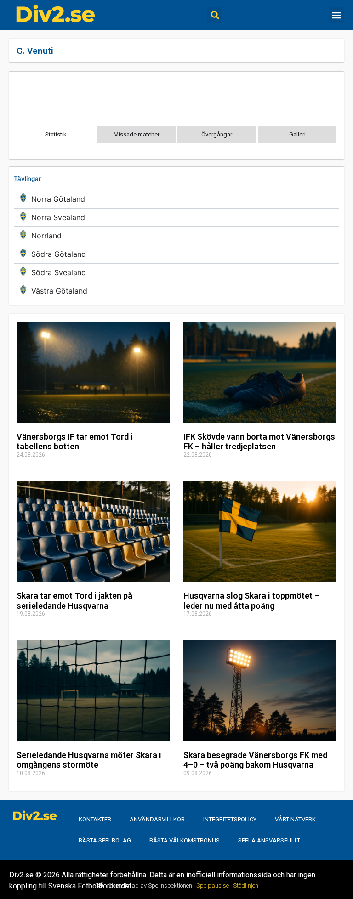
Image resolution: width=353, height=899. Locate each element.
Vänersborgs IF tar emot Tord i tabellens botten (75, 442)
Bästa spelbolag (105, 840)
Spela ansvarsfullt (269, 840)
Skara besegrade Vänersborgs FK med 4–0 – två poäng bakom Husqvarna (255, 760)
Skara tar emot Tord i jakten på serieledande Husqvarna (74, 601)
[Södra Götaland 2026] (176, 254)
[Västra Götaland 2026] (176, 291)
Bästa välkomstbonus (184, 840)
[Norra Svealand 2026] (176, 217)
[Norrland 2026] (176, 236)
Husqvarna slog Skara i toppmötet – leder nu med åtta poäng (251, 601)
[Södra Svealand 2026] (176, 273)
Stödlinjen (245, 885)
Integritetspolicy (229, 819)
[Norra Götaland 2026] (176, 199)
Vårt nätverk (295, 819)
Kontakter (95, 819)
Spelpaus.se (212, 885)
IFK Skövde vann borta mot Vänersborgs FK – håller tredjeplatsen (259, 442)
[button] (214, 15)
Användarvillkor (157, 819)
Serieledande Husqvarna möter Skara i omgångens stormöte (89, 760)
